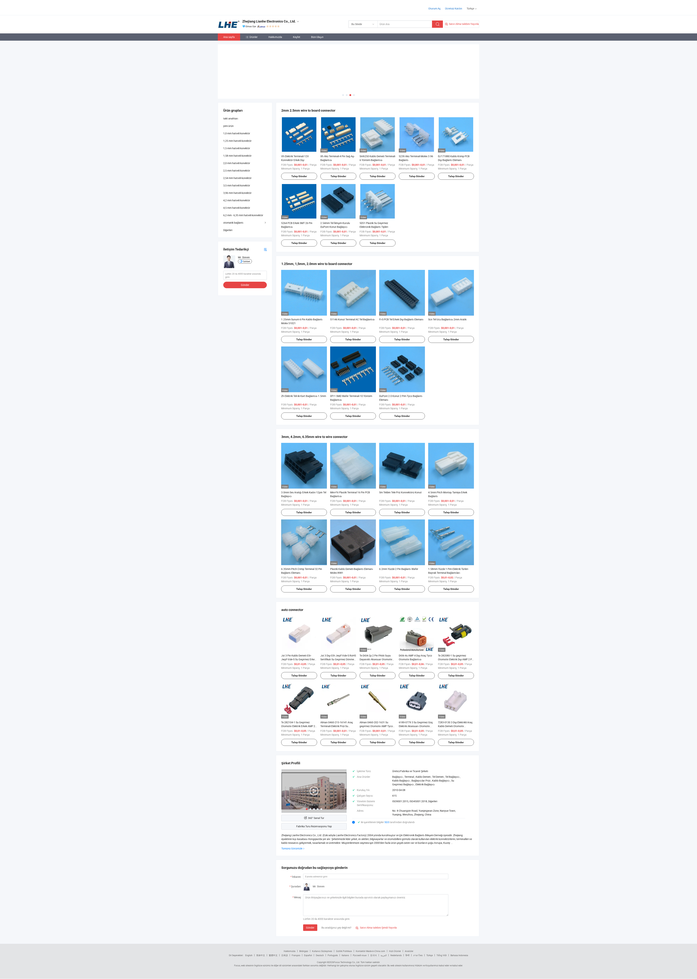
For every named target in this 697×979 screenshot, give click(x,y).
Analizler (409, 951)
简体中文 (260, 955)
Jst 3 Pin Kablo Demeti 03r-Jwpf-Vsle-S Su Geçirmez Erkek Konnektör (298, 659)
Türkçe (429, 955)
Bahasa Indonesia (459, 955)
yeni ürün (228, 126)
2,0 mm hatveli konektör (236, 163)
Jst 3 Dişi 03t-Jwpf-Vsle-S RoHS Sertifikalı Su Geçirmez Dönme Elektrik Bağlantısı (338, 659)
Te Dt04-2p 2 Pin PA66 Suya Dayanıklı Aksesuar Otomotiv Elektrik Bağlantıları (376, 659)
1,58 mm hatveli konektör (237, 155)
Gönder (310, 927)
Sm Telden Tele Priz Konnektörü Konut (400, 492)
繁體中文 (273, 955)
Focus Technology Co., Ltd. (347, 962)
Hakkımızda (275, 37)
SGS (387, 822)
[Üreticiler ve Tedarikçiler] (241, 7)
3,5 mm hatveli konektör (236, 185)
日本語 (284, 955)
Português (333, 955)
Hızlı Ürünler (395, 951)
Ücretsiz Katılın (453, 8)
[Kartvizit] (265, 249)
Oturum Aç (434, 8)
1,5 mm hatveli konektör (236, 148)
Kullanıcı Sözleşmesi (322, 951)
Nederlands (396, 955)
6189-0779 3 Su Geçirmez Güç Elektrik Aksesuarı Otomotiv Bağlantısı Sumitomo (416, 726)
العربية (384, 955)
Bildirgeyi (303, 951)
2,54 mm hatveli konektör (237, 178)
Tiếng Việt (442, 955)
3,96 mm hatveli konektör (237, 193)
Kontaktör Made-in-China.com (370, 951)
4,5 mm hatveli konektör (236, 207)
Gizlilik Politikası (344, 951)
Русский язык (359, 955)
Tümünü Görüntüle (291, 848)
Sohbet (246, 261)
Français (296, 955)
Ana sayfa (229, 37)
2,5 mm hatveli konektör (236, 170)
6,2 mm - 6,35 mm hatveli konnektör (243, 215)
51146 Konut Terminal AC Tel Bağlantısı (352, 319)
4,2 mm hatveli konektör (236, 200)
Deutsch (320, 955)
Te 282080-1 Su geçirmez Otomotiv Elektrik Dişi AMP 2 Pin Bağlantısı (456, 659)
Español (308, 955)
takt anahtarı (230, 118)
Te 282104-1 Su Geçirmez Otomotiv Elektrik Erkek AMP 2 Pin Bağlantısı (298, 726)
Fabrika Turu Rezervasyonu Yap (314, 826)
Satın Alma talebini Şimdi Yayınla (376, 927)
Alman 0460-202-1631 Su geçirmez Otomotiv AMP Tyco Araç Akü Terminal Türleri (376, 726)
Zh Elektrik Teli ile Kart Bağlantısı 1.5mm (303, 396)
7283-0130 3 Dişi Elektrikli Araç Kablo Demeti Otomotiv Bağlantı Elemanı (455, 726)
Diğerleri (227, 230)
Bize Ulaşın (317, 37)
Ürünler (253, 37)
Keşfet (296, 37)
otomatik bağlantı (233, 222)
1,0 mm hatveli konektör (236, 133)
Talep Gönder (299, 176)
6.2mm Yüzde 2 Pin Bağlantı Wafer (398, 569)
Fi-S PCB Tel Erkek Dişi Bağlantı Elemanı (401, 319)
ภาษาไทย (418, 955)
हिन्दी (407, 955)
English (248, 955)
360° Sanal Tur (316, 818)
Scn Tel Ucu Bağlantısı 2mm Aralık (447, 319)
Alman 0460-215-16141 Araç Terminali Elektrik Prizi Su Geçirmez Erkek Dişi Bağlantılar (337, 726)
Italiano (345, 955)
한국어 (373, 955)
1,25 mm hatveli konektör (237, 140)
